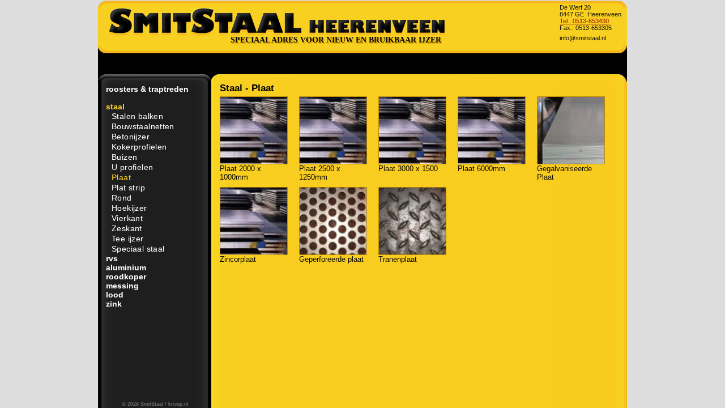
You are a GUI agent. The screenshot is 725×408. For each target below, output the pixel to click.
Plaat (121, 177)
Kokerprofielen (139, 146)
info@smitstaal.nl (583, 38)
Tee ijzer (128, 238)
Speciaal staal (138, 248)
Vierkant (127, 218)
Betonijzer (131, 136)
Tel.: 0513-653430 (584, 21)
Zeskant (127, 228)
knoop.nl (178, 404)
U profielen (132, 167)
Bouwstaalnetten (143, 126)
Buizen (124, 157)
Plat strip (128, 187)
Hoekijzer (129, 207)
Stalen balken (137, 116)
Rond (122, 197)
